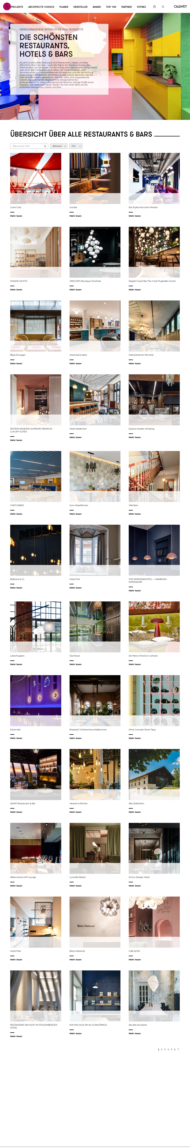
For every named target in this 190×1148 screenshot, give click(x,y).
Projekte (17, 6)
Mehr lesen (16, 216)
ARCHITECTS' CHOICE (41, 6)
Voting (141, 6)
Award (97, 6)
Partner (126, 6)
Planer (63, 6)
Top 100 (111, 6)
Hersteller (80, 6)
